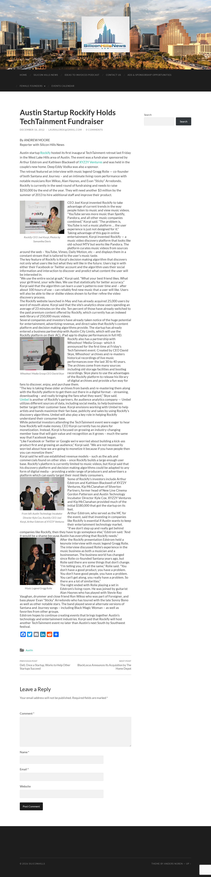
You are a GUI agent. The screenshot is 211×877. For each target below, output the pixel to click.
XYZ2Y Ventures (90, 162)
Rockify (45, 153)
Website (25, 786)
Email (24, 769)
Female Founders (31, 86)
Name (24, 752)
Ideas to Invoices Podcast (82, 75)
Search (148, 114)
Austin (29, 650)
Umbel (24, 399)
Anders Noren (173, 863)
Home (23, 75)
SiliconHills (37, 863)
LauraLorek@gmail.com (65, 129)
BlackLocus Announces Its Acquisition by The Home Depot (104, 665)
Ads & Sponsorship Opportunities (149, 75)
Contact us (113, 75)
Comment (27, 713)
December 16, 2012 (32, 129)
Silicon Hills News (46, 75)
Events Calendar (63, 86)
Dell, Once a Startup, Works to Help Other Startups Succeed (45, 665)
